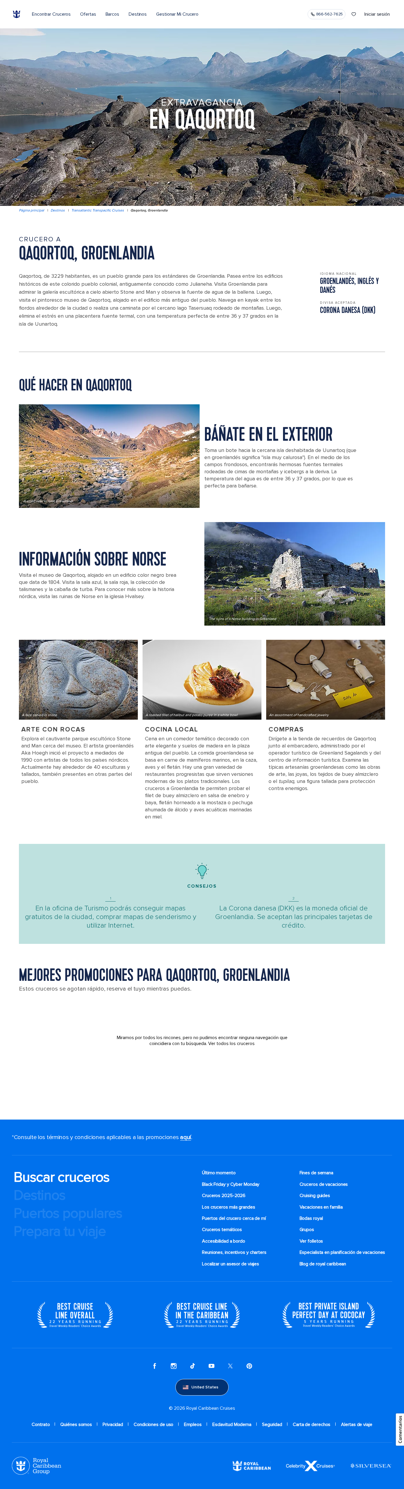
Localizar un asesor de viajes (230, 1264)
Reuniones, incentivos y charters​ (234, 1252)
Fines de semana (317, 1173)
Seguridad (272, 1424)
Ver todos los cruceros (231, 1043)
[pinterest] (249, 1366)
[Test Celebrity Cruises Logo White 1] (310, 1466)
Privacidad (113, 1424)
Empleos (192, 1424)
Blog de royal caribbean (323, 1264)
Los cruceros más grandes (228, 1207)
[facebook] (155, 1366)
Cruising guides (315, 1196)
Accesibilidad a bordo (223, 1241)
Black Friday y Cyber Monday (230, 1184)
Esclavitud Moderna (231, 1424)
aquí (185, 1137)
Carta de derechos (311, 1424)
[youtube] (211, 1366)
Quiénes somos (76, 1424)
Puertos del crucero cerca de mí (234, 1218)
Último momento (219, 1173)
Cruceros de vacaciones (324, 1184)
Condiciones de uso (153, 1424)
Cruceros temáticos (222, 1230)
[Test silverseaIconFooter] (371, 1466)
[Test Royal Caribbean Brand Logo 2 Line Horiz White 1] (251, 1466)
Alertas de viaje (356, 1424)
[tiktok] (192, 1366)
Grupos (307, 1230)
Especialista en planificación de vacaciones (342, 1252)
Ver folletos (311, 1241)
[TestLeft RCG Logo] (36, 1466)
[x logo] (230, 1366)
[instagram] (174, 1366)
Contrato (41, 1424)
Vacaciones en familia (321, 1207)
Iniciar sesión (377, 14)
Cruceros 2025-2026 (223, 1196)
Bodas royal (311, 1218)
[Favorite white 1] (353, 14)
